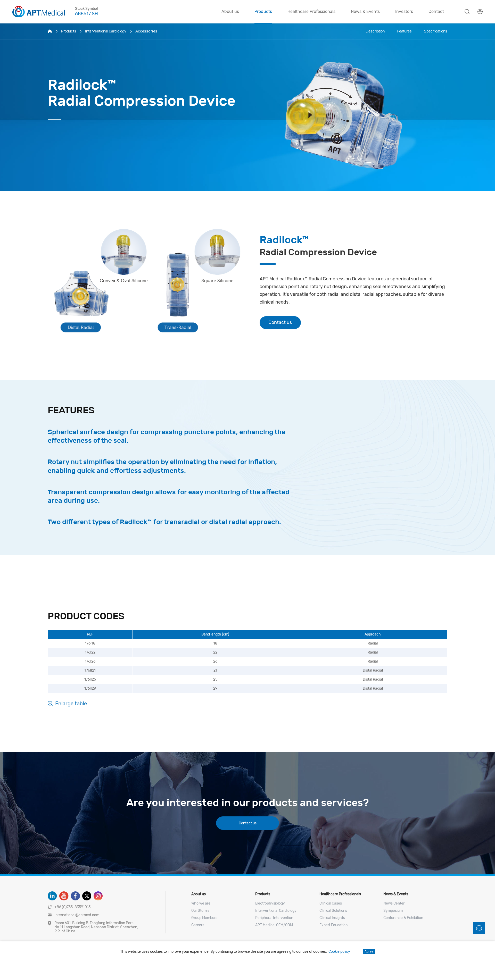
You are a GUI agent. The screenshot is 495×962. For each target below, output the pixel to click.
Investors (404, 11)
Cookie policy (339, 951)
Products (263, 11)
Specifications (435, 31)
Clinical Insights (332, 918)
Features (404, 31)
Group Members (204, 918)
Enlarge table (71, 703)
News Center (394, 903)
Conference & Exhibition (403, 918)
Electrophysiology (270, 903)
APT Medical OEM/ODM (274, 925)
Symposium (393, 910)
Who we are (200, 903)
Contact (436, 11)
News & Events (365, 11)
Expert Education (333, 925)
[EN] (480, 11)
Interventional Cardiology (105, 31)
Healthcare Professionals (311, 11)
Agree (369, 951)
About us (230, 11)
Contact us (280, 322)
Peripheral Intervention (274, 918)
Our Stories (200, 910)
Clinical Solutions (333, 910)
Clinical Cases (330, 903)
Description (375, 31)
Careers (197, 925)
